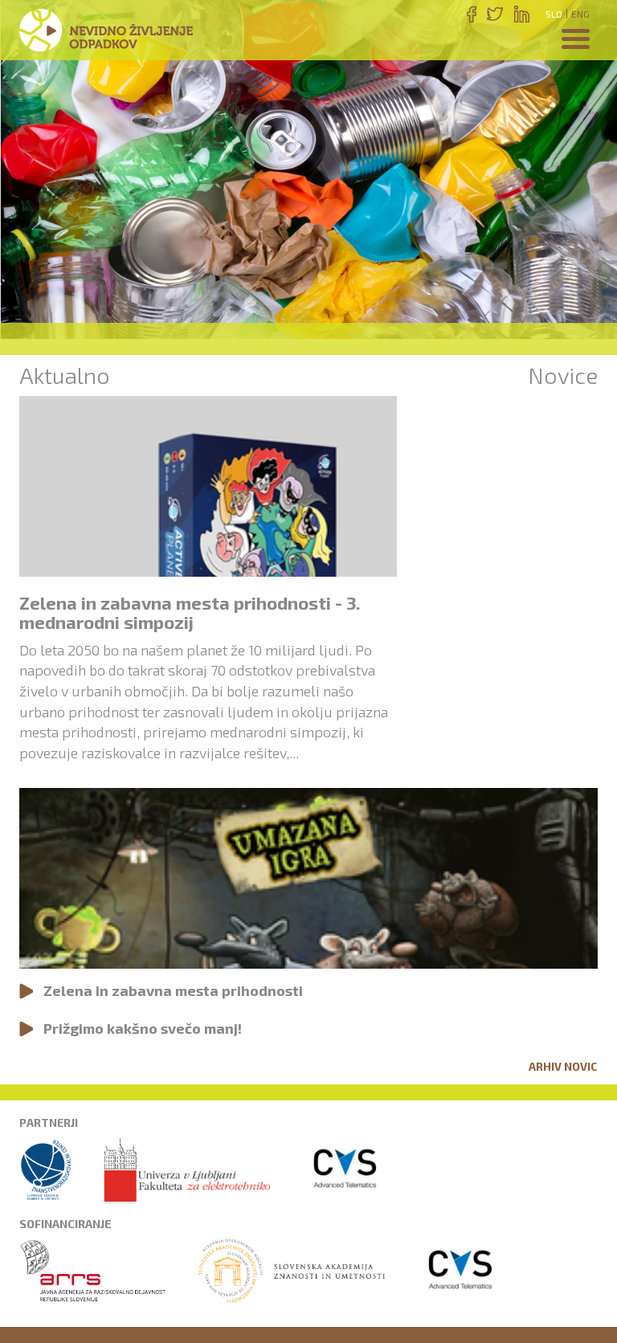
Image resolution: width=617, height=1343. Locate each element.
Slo (553, 13)
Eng (580, 13)
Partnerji (48, 1122)
